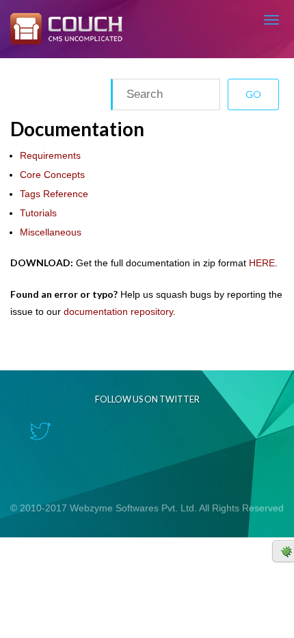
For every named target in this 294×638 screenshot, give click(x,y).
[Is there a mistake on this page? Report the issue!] (283, 551)
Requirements (50, 155)
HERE (262, 262)
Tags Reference (54, 193)
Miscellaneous (50, 232)
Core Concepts (52, 174)
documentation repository (118, 311)
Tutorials (38, 212)
